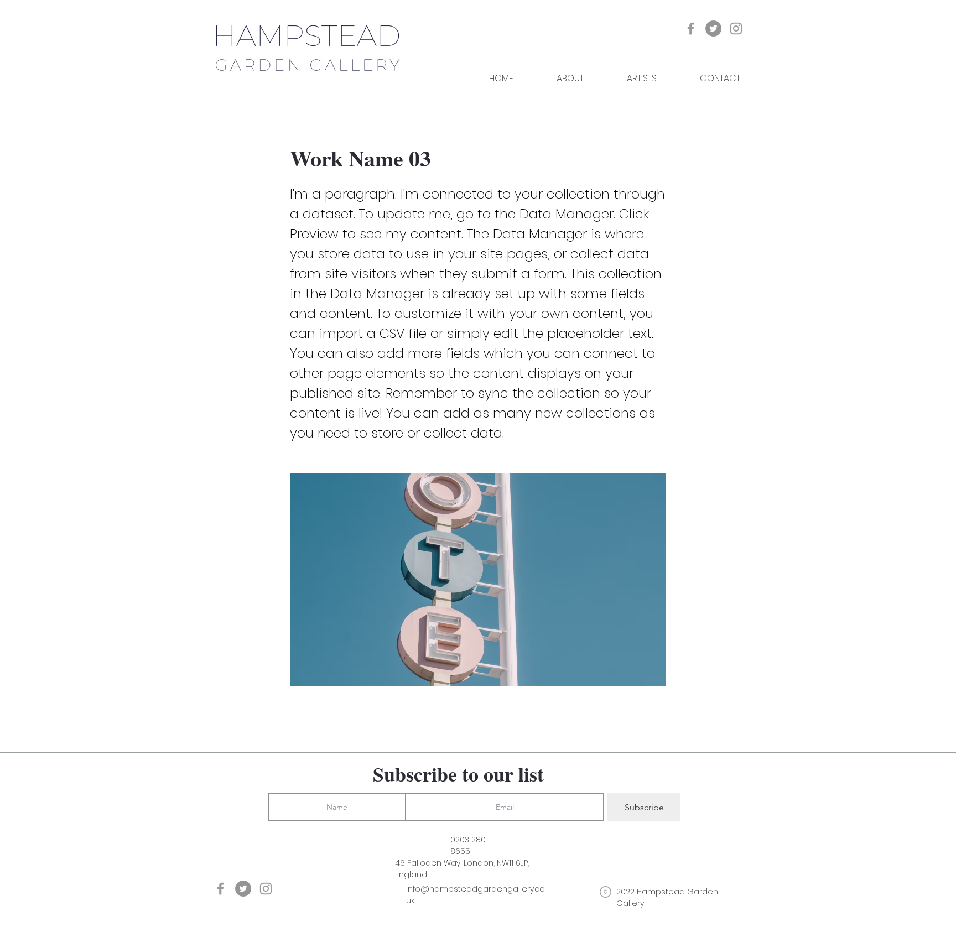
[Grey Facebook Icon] (691, 28)
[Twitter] (713, 28)
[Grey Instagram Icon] (736, 28)
